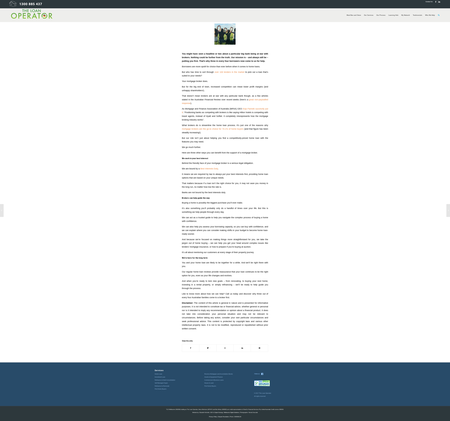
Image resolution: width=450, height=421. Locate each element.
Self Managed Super (161, 383)
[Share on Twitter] (207, 348)
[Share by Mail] (259, 348)
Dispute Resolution (223, 416)
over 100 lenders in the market (229, 72)
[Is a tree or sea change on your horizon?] (448, 210)
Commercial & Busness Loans (214, 380)
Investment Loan (160, 377)
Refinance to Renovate (162, 386)
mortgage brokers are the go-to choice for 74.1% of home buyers (213, 129)
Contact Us (429, 1)
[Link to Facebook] (435, 2)
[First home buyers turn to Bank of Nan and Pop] (2, 210)
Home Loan (158, 374)
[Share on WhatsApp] (225, 348)
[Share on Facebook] (190, 348)
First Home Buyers (160, 389)
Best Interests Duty (209, 168)
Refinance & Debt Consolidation (165, 380)
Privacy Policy (213, 416)
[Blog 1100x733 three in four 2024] (225, 34)
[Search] (438, 15)
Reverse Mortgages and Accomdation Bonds (218, 374)
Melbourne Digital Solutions (231, 412)
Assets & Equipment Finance (213, 377)
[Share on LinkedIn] (242, 348)
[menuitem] (428, 1)
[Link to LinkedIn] (439, 2)
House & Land (209, 383)
